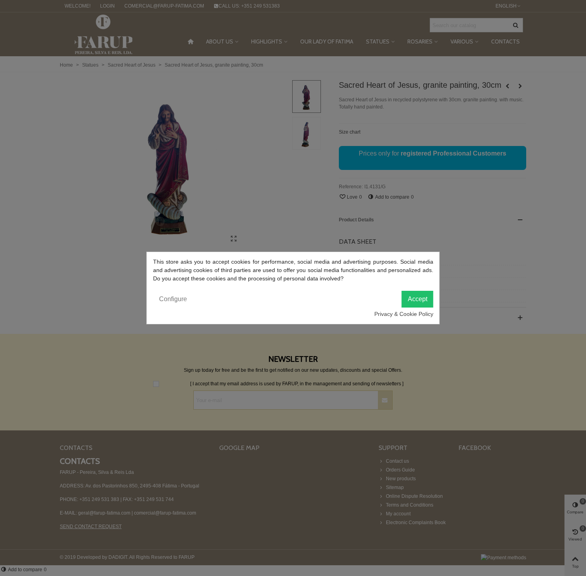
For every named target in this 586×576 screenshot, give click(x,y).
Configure (173, 299)
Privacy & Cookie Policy (403, 314)
